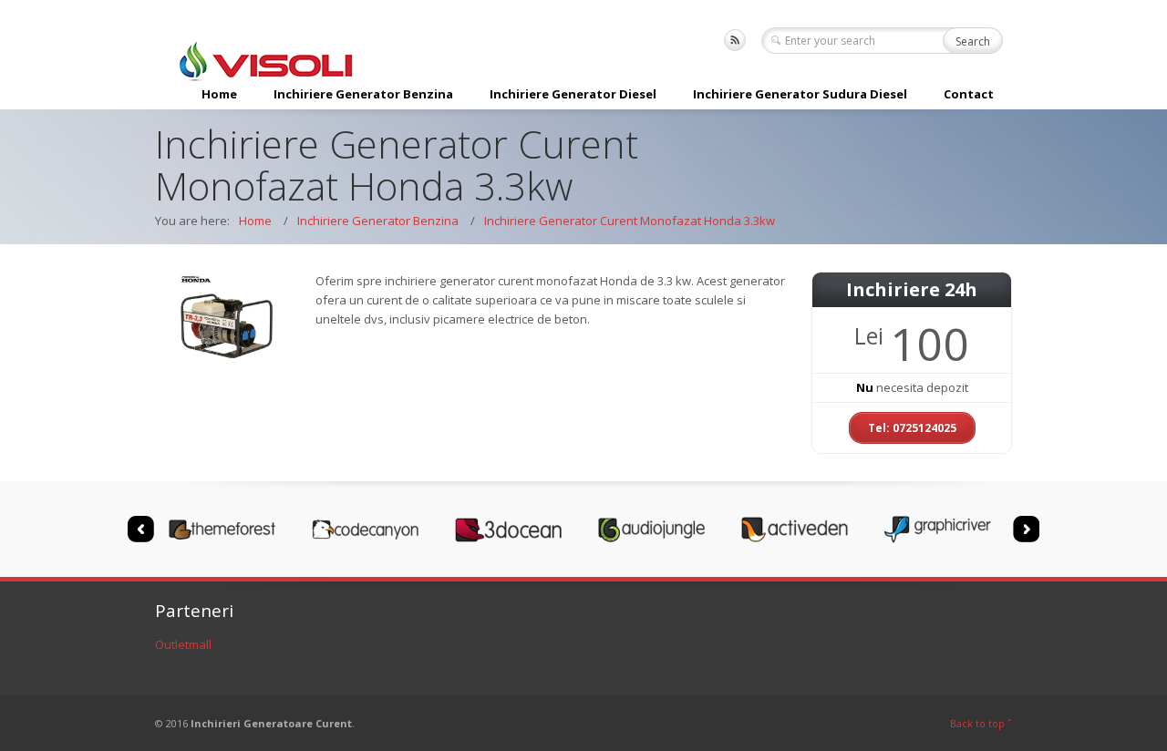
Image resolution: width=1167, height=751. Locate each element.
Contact (969, 94)
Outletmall (183, 644)
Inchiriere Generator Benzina (363, 94)
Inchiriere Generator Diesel (573, 94)
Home (219, 94)
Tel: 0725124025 (912, 428)
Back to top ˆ (981, 723)
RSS (735, 40)
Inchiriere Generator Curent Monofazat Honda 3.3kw (629, 220)
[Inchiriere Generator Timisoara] (264, 69)
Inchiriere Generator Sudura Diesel (800, 94)
